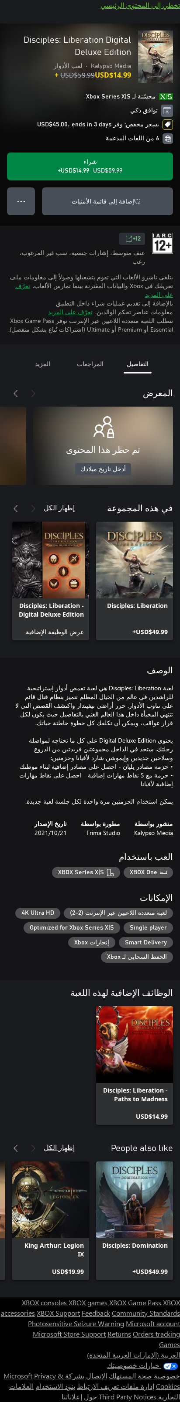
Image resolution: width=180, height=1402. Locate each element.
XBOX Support (58, 1312)
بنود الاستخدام (55, 1386)
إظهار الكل (59, 507)
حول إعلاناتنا (79, 1396)
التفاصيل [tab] (138, 364)
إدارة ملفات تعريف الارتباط (115, 1386)
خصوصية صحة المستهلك (144, 1375)
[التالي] (15, 393)
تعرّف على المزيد (70, 312)
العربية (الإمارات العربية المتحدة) (133, 1354)
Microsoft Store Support (69, 1333)
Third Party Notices (127, 1396)
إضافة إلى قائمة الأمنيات (103, 201)
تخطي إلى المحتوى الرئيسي (140, 5)
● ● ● (21, 201)
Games (169, 1344)
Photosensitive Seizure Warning (76, 1323)
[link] (134, 581)
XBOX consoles (44, 1302)
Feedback (96, 1312)
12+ (136, 239)
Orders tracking (156, 1333)
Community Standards (146, 1312)
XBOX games (88, 1302)
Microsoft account (153, 1323)
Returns (119, 1333)
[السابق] (33, 393)
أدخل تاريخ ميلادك (103, 469)
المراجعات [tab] (90, 364)
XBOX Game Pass (135, 1302)
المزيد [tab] (42, 364)
